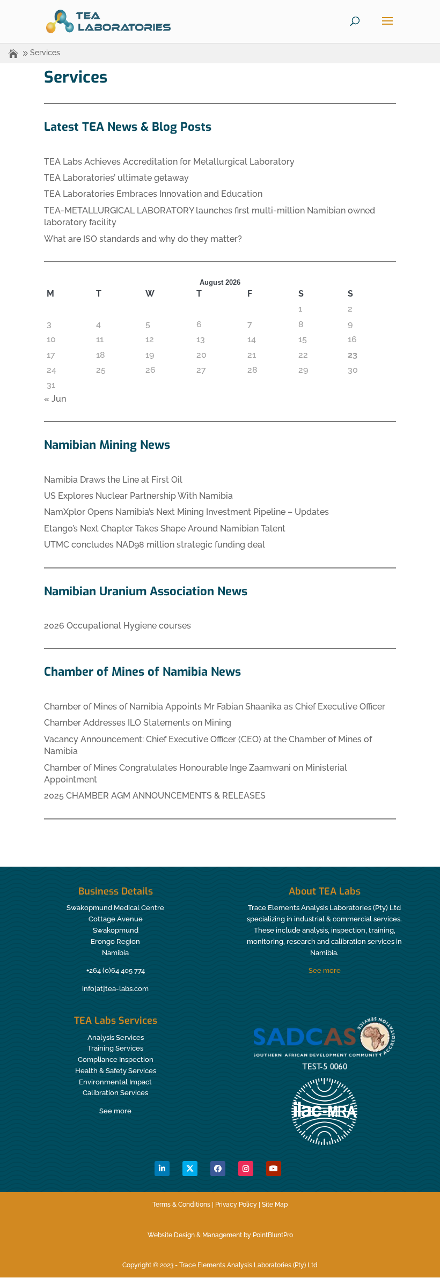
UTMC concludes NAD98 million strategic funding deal (154, 545)
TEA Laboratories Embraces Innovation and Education (153, 194)
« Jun (55, 399)
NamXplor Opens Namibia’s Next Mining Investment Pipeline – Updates (186, 512)
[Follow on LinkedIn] (162, 1168)
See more (325, 970)
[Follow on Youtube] (273, 1168)
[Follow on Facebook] (217, 1168)
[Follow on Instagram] (245, 1168)
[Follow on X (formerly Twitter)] (189, 1168)
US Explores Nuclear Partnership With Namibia (138, 496)
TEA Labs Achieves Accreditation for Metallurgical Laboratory (169, 162)
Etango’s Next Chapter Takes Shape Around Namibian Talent (164, 528)
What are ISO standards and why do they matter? (143, 239)
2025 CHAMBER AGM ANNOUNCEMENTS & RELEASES (155, 796)
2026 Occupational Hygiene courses (117, 625)
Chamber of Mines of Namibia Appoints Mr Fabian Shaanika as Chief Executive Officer (214, 706)
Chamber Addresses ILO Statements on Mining (137, 723)
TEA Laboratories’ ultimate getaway (116, 178)
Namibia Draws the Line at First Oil (113, 480)
